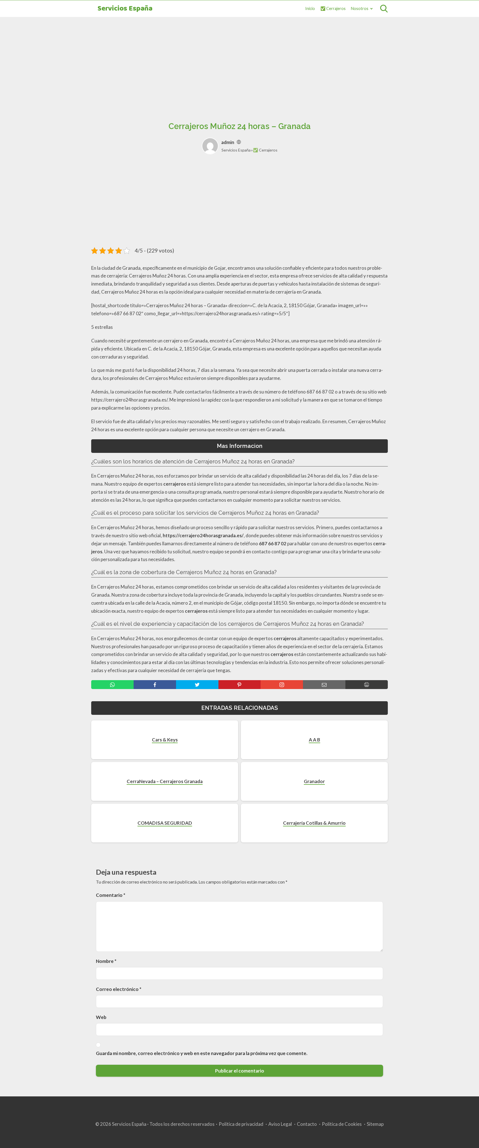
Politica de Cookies (342, 1124)
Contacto (307, 1124)
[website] (239, 142)
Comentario (110, 895)
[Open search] (384, 8)
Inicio (310, 8)
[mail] (324, 684)
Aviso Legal (280, 1124)
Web (101, 1017)
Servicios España (125, 9)
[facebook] (155, 684)
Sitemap (375, 1124)
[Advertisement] (239, 63)
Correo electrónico (118, 989)
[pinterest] (239, 684)
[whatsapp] (112, 684)
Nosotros (359, 8)
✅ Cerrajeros (333, 8)
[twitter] (197, 684)
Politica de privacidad (241, 1124)
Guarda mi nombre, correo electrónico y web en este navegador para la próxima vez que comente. (201, 1053)
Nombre (106, 961)
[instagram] (282, 684)
